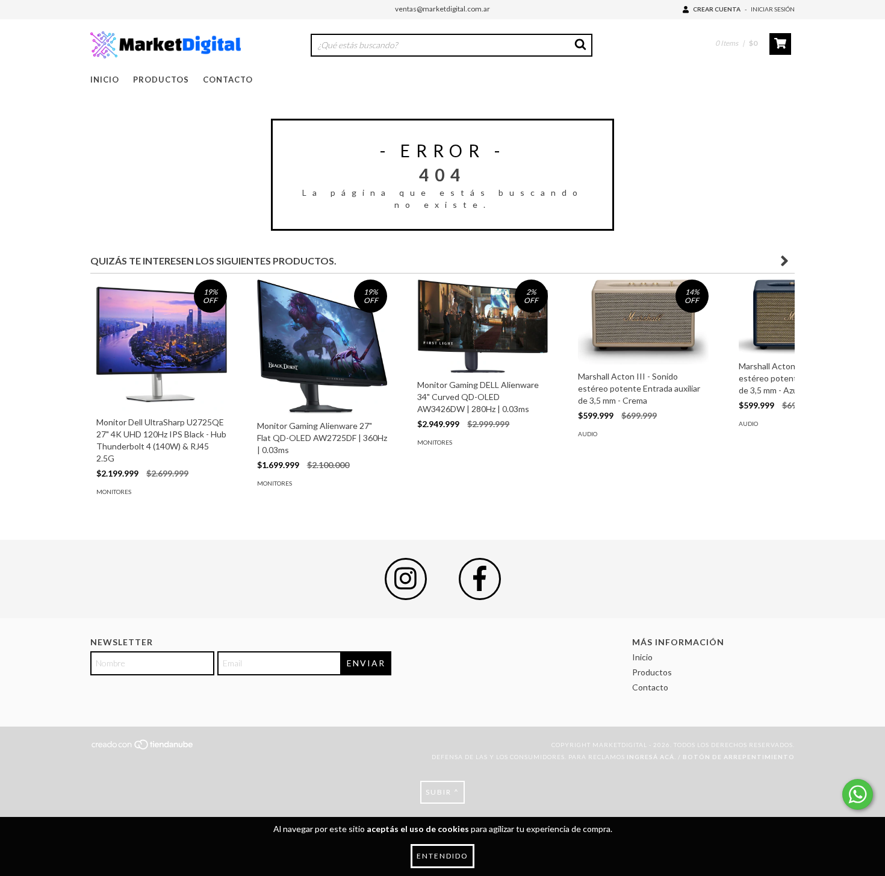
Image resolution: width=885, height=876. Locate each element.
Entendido (442, 855)
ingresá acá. (651, 756)
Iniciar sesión (773, 9)
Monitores (113, 491)
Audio (587, 433)
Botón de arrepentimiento (739, 756)
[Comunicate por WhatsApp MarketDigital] (857, 794)
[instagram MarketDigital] (406, 579)
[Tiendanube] (143, 747)
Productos (161, 79)
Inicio (104, 79)
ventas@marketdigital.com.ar (442, 8)
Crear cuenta (717, 9)
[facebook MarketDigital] (480, 579)
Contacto (228, 79)
